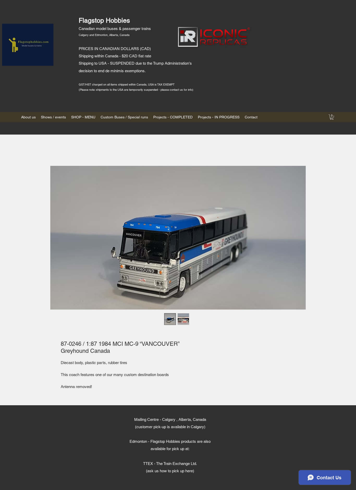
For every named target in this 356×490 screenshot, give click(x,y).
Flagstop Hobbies (104, 20)
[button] (332, 117)
